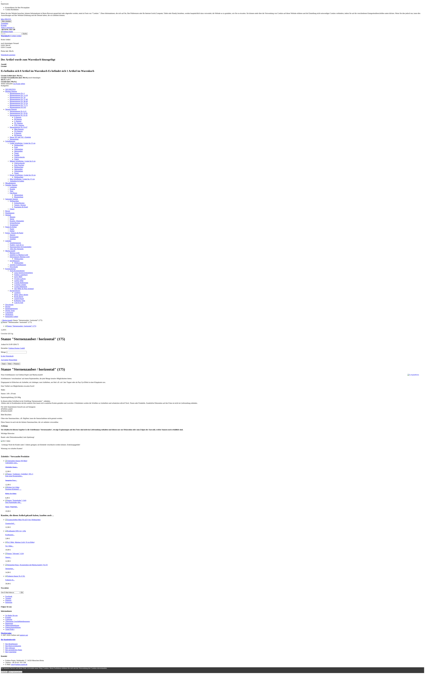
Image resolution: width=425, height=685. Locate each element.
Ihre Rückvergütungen (13, 646)
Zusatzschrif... (10, 523)
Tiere (11, 191)
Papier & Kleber (11, 227)
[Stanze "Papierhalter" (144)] (15, 500)
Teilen (10, 364)
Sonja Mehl (18, 277)
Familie (16, 155)
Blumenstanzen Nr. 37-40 (19, 99)
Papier (12, 229)
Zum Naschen (19, 165)
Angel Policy (9, 629)
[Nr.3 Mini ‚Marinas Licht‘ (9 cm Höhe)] (20, 542)
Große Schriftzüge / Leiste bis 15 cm (22, 143)
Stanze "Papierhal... (11, 507)
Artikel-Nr (5, 344)
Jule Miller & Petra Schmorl (24, 289)
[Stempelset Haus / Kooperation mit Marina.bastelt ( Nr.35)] (26, 565)
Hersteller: (5, 348)
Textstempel (14, 225)
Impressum (9, 623)
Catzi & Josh (18, 303)
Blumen (12, 217)
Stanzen (12, 235)
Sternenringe (14, 139)
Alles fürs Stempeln (16, 249)
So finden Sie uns (11, 615)
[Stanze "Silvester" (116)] (14, 553)
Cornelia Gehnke (20, 285)
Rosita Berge (18, 297)
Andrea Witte (18, 281)
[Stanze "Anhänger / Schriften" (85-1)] (19, 474)
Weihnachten (18, 145)
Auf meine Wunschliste (9, 360)
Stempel (8, 215)
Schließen (4, 672)
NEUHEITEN (10, 89)
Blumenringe (18, 197)
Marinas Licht (14, 253)
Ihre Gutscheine (10, 652)
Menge (3, 352)
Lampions (13, 187)
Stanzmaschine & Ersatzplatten (20, 247)
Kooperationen (10, 269)
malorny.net (24, 635)
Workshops (9, 314)
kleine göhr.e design (21, 295)
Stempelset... (9, 569)
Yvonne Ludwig (20, 279)
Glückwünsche (19, 157)
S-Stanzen (17, 117)
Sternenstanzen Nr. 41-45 (18, 115)
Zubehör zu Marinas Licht (19, 255)
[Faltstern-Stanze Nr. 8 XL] (15, 576)
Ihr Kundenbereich (8, 639)
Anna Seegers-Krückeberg (23, 273)
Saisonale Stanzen (11, 199)
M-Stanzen (18, 119)
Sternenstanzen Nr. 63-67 (18, 127)
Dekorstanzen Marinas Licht (20, 257)
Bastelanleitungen (11, 309)
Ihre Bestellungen (11, 644)
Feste (16, 147)
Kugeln (12, 189)
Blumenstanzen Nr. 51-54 (19, 103)
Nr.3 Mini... (9, 546)
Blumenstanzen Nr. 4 (17, 93)
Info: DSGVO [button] (6, 19)
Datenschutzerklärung (13, 627)
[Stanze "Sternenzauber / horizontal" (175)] (20, 326)
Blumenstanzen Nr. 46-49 (19, 101)
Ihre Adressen (10, 648)
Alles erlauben (6, 21)
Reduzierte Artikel (11, 316)
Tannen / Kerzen (20, 205)
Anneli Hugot (19, 299)
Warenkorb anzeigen (8, 55)
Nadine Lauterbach (21, 275)
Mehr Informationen (15, 672)
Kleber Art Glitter (10, 493)
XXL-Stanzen (19, 125)
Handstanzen (9, 213)
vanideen (17, 293)
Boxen (7, 211)
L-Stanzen (17, 121)
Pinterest (16, 364)
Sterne (12, 219)
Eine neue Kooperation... (14, 476)
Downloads (14, 267)
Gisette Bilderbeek (20, 287)
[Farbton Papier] (7, 31)
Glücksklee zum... (11, 463)
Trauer (16, 153)
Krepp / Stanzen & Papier (14, 233)
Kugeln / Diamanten (17, 221)
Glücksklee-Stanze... (11, 467)
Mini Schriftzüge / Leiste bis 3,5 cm (22, 179)
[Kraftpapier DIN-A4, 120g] (15, 531)
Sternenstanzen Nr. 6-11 (18, 111)
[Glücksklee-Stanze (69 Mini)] (16, 461)
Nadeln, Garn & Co (17, 245)
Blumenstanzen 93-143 (18, 107)
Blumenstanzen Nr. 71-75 (19, 105)
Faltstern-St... (10, 580)
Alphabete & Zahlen (17, 181)
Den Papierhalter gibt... (13, 502)
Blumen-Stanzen (11, 91)
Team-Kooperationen (17, 271)
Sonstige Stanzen (11, 185)
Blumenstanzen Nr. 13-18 (19, 95)
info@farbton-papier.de (19, 664)
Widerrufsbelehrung (12, 625)
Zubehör (13, 239)
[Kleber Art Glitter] (12, 487)
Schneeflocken (19, 203)
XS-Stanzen (18, 131)
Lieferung (8, 619)
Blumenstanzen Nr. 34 (17, 97)
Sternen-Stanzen (11, 109)
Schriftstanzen (10, 141)
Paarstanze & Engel (21, 207)
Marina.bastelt (10, 251)
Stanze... (8, 557)
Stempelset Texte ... (11, 480)
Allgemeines (18, 149)
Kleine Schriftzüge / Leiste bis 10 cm (23, 175)
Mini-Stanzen (19, 129)
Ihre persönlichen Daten (13, 650)
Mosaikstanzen (10, 183)
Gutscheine (9, 312)
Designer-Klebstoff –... (13, 489)
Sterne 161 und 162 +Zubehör (20, 137)
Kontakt (4, 25)
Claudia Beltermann (21, 283)
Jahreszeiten (18, 151)
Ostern (16, 159)
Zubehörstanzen (15, 243)
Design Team (10, 311)
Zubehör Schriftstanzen (18, 265)
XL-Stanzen (18, 123)
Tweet (4, 364)
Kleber (12, 231)
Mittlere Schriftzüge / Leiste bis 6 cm (22, 161)
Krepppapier (14, 237)
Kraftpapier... (9, 535)
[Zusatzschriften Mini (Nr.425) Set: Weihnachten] (23, 520)
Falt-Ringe (13, 193)
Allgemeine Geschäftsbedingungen (17, 621)
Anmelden (4, 23)
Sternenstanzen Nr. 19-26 (18, 113)
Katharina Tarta (19, 301)
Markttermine (6, 633)
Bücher (7, 307)
